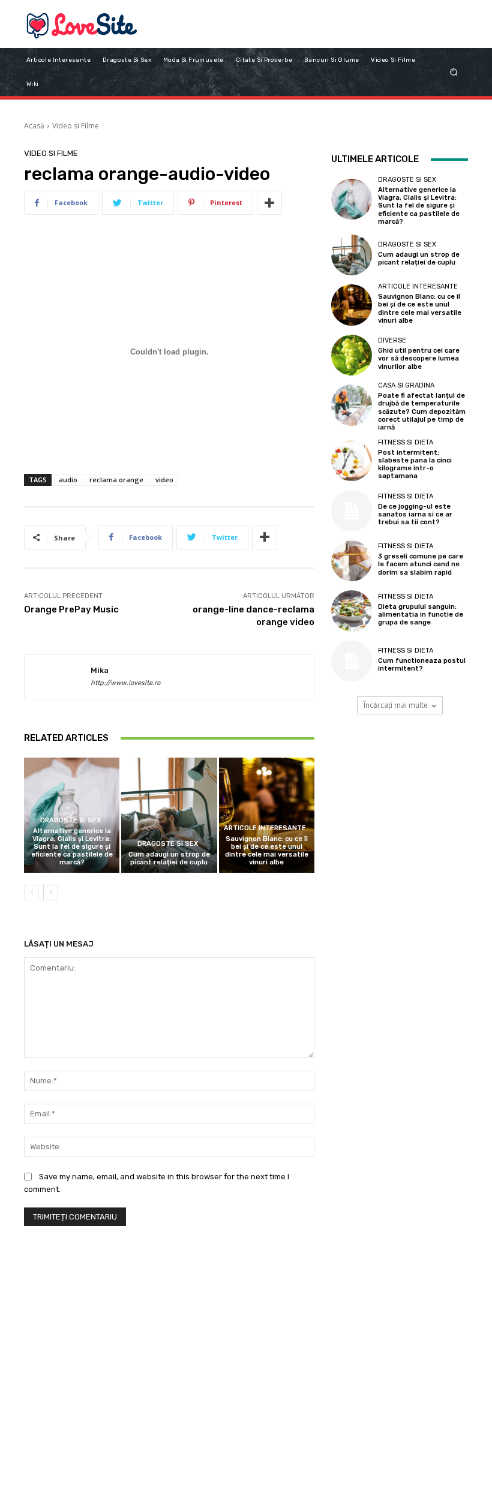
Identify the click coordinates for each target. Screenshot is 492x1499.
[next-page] (50, 892)
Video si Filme (75, 126)
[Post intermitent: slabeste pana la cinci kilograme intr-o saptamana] (351, 460)
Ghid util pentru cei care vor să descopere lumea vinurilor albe (419, 358)
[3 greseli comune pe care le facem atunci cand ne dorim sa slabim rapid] (351, 560)
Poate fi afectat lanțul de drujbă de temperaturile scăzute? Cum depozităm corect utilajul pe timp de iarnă (422, 411)
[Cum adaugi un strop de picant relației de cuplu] (169, 815)
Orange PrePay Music (71, 609)
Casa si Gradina (406, 385)
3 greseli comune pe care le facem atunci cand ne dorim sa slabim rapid (420, 564)
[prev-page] (31, 892)
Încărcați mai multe (396, 705)
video (164, 479)
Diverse (392, 340)
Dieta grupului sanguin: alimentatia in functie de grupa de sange (420, 614)
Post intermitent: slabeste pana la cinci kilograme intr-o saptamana (415, 464)
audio (68, 479)
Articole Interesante (265, 828)
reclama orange (116, 479)
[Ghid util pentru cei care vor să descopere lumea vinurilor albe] (351, 355)
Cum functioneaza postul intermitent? (422, 664)
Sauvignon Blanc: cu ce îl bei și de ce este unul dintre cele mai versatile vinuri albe (266, 851)
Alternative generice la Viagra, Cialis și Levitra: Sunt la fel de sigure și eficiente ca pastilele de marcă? (72, 847)
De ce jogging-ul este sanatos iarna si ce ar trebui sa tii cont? (415, 514)
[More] (269, 203)
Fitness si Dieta (405, 442)
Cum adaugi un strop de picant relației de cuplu (169, 858)
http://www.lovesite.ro (125, 683)
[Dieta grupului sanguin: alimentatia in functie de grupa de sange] (351, 610)
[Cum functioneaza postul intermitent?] (351, 661)
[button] (454, 71)
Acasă (34, 126)
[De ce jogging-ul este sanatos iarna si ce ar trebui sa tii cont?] (351, 510)
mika (100, 670)
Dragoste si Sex (70, 820)
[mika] (58, 677)
